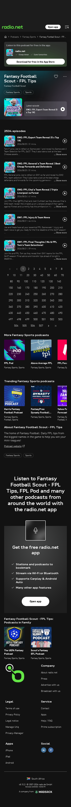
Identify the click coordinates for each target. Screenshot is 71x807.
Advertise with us (50, 685)
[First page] (10, 269)
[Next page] (48, 326)
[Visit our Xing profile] (50, 750)
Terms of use (12, 708)
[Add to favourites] (56, 76)
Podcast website (13, 446)
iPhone (9, 750)
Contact (45, 708)
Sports (28, 92)
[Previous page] (17, 269)
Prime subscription (51, 727)
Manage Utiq (12, 727)
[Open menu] (67, 27)
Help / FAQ (46, 721)
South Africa (37, 779)
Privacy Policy (13, 714)
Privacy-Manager (14, 733)
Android (10, 763)
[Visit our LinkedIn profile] (43, 750)
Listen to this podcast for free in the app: (28, 45)
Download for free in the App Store (36, 62)
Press (44, 679)
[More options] (65, 76)
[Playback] (63, 109)
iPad (8, 757)
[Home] (5, 36)
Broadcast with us (50, 691)
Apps (43, 714)
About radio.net (49, 672)
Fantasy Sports (13, 92)
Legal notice (12, 721)
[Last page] (55, 326)
